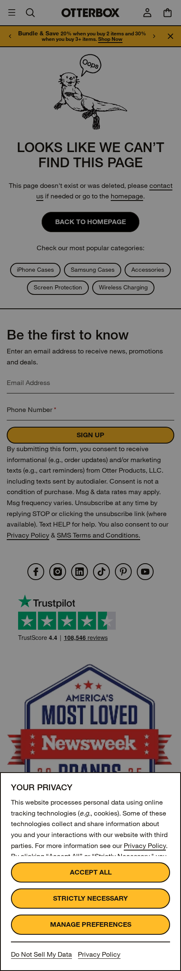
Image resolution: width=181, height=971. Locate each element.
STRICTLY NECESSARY (90, 898)
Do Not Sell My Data (41, 954)
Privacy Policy (145, 846)
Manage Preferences (90, 924)
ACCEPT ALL (91, 872)
